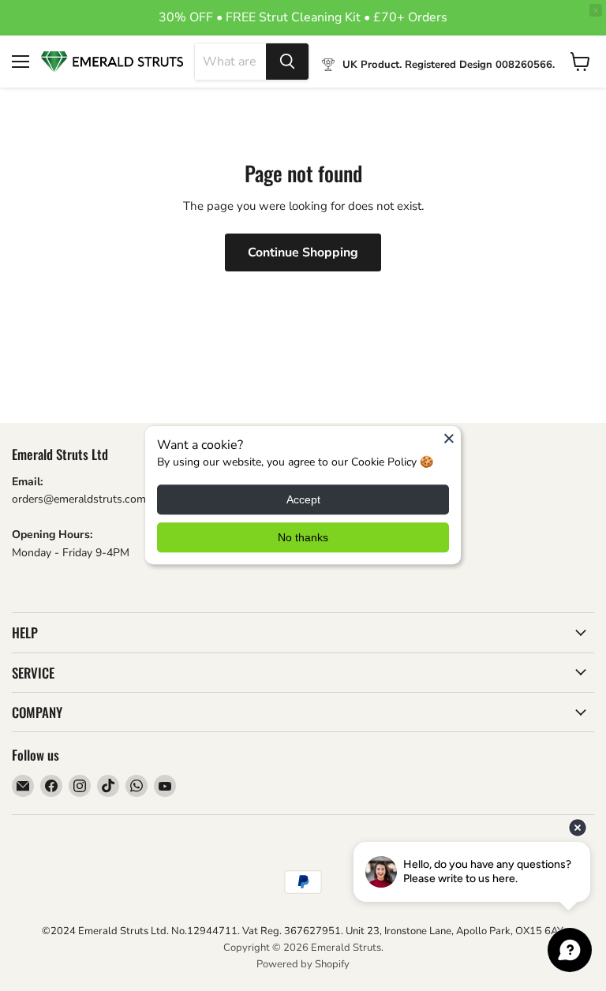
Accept (303, 500)
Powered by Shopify (303, 964)
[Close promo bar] (595, 10)
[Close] (449, 438)
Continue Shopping (303, 252)
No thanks (303, 538)
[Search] (287, 61)
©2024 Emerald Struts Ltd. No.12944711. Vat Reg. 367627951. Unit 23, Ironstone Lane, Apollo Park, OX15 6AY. (303, 931)
